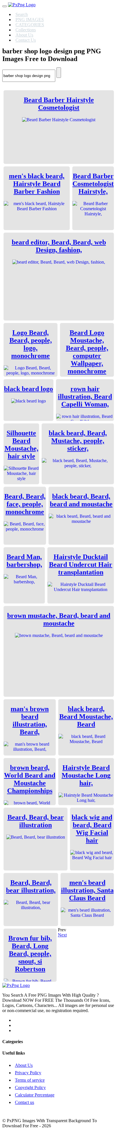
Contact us (24, 1102)
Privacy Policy (28, 1072)
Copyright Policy (30, 1087)
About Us (24, 1065)
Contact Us (25, 40)
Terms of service (30, 1080)
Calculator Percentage (34, 1094)
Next (62, 934)
